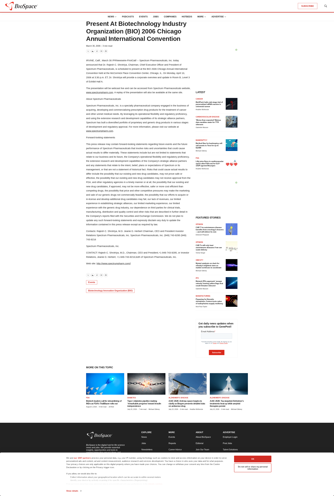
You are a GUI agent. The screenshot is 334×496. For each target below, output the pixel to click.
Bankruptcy (201, 140)
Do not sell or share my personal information (253, 468)
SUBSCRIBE (307, 6)
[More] (116, 17)
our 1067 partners (82, 458)
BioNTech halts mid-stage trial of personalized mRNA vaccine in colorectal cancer (209, 104)
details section (155, 484)
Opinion (199, 224)
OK (252, 459)
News (111, 17)
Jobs (156, 17)
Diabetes (131, 398)
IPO (197, 278)
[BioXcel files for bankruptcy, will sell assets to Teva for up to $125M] (231, 145)
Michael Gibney (201, 151)
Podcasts (128, 17)
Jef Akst (111, 407)
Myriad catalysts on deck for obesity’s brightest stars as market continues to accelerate (208, 265)
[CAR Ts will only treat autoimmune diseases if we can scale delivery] (231, 247)
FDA (197, 158)
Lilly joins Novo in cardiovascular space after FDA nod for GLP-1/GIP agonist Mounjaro (209, 163)
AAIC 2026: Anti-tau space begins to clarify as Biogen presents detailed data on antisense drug (187, 403)
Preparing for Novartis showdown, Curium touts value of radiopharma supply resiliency (209, 301)
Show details (72, 491)
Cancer (199, 99)
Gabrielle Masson (202, 127)
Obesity (199, 260)
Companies (170, 17)
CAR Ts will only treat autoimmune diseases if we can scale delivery (209, 247)
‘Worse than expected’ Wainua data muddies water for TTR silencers (208, 122)
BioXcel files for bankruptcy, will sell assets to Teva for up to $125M (209, 145)
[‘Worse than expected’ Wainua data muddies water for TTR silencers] (231, 122)
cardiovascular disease (207, 117)
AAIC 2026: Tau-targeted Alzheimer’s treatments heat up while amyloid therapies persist (227, 403)
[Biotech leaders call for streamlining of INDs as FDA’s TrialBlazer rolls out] (105, 384)
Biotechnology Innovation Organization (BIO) (110, 291)
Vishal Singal (200, 253)
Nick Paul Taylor (201, 307)
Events (143, 17)
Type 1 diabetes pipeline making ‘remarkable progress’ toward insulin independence (144, 403)
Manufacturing (203, 296)
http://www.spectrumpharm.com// (114, 263)
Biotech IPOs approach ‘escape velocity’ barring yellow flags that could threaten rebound (209, 283)
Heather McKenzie (202, 109)
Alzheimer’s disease (178, 398)
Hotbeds (187, 17)
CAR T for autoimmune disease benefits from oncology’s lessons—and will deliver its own (209, 229)
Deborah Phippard (202, 235)
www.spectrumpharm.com (99, 92)
